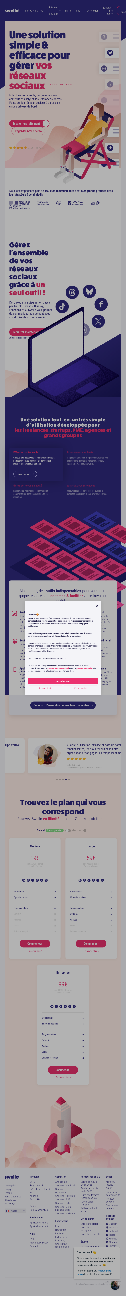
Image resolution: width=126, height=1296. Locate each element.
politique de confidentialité (58, 668)
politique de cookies (84, 668)
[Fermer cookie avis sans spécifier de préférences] (97, 606)
